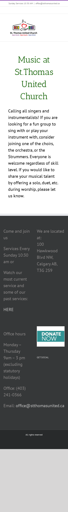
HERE (8, 309)
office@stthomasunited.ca (48, 3)
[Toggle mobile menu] (61, 19)
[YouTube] (48, 368)
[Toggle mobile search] (54, 19)
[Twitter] (43, 368)
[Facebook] (38, 368)
